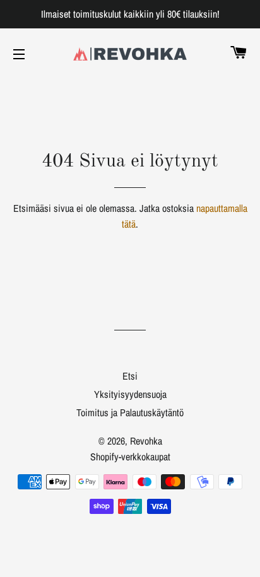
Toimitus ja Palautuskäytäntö (130, 412)
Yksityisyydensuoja (130, 394)
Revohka (146, 441)
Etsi (130, 376)
